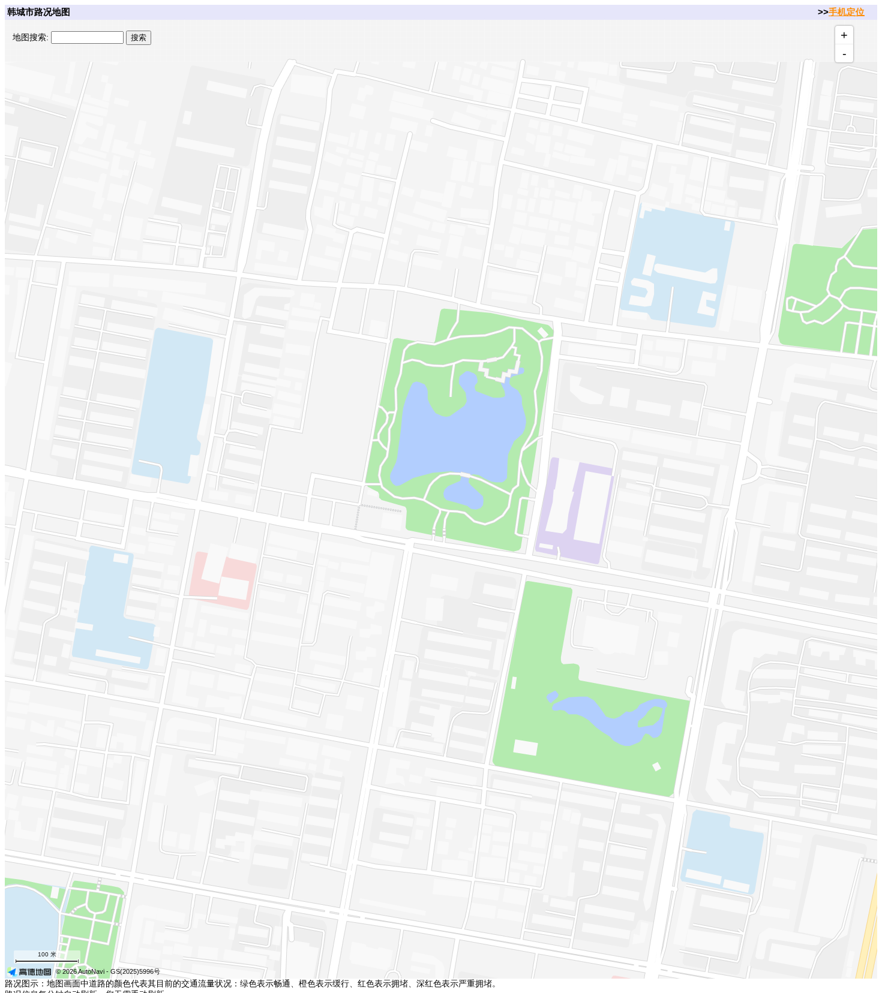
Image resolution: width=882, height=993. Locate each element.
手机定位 (847, 12)
